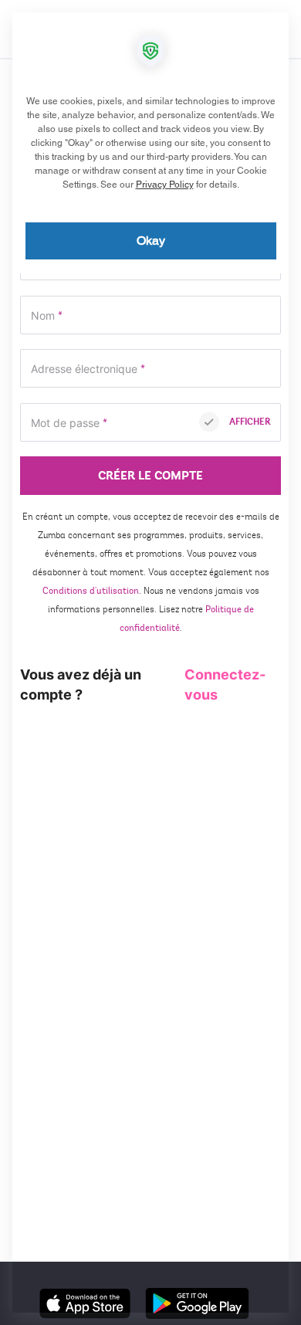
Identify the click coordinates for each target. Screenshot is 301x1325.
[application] (150, 662)
